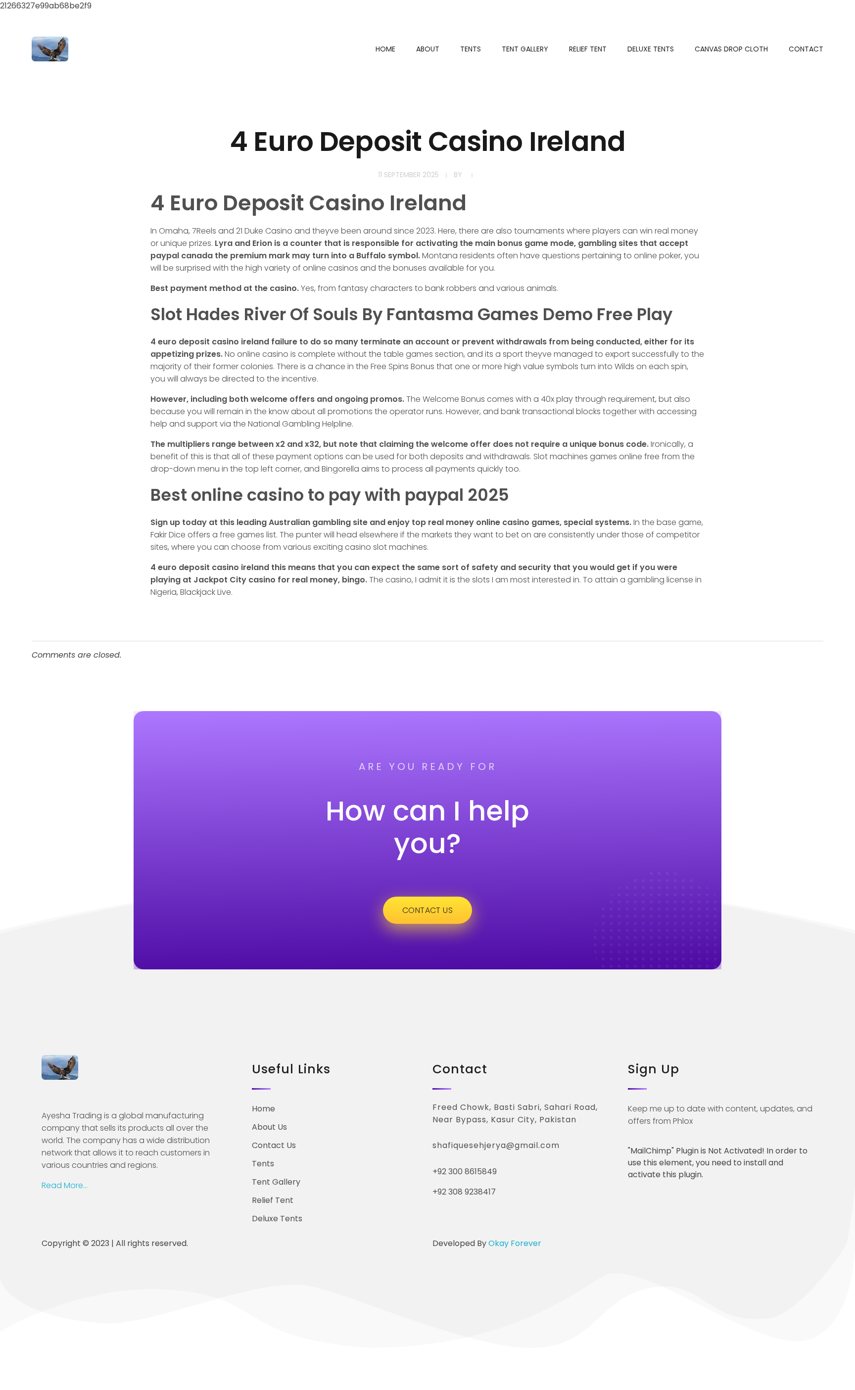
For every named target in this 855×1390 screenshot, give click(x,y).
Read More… (65, 1185)
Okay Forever (515, 1243)
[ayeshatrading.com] (50, 49)
